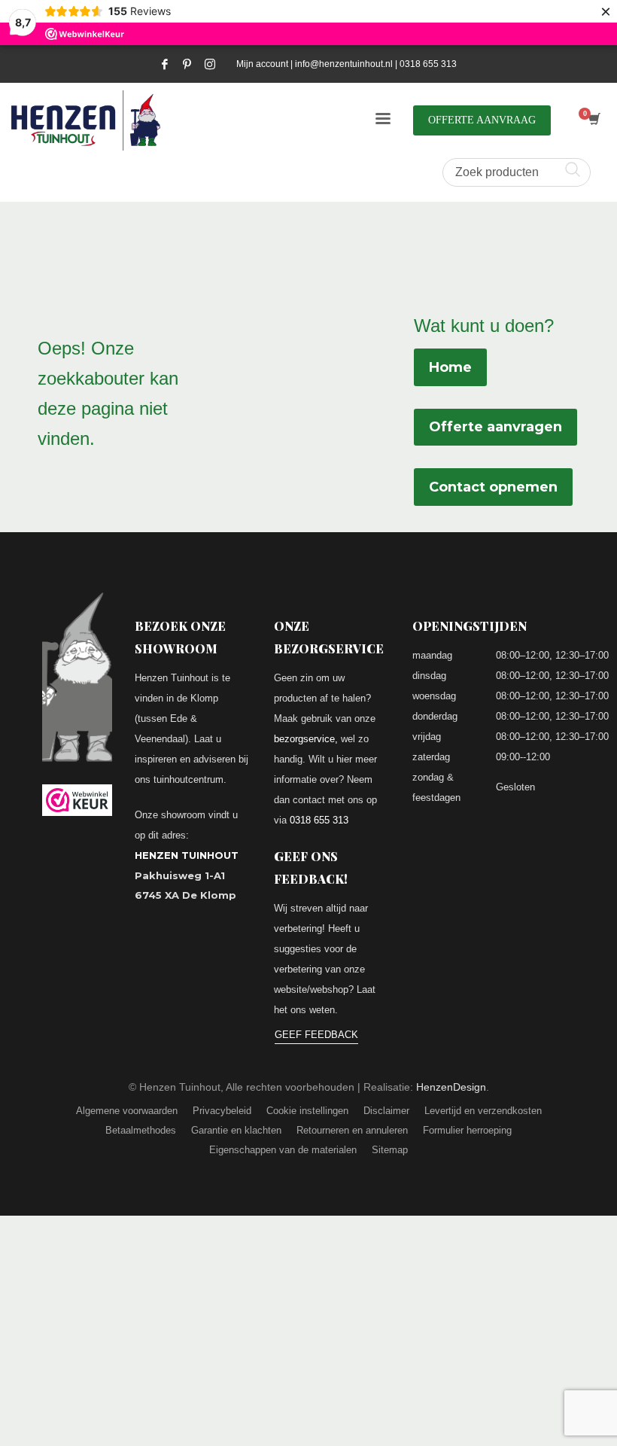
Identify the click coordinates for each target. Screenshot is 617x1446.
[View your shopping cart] (593, 120)
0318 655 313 (428, 64)
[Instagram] (210, 64)
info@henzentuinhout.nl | (347, 64)
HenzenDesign (451, 1087)
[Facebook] (164, 64)
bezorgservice (304, 738)
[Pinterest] (187, 64)
